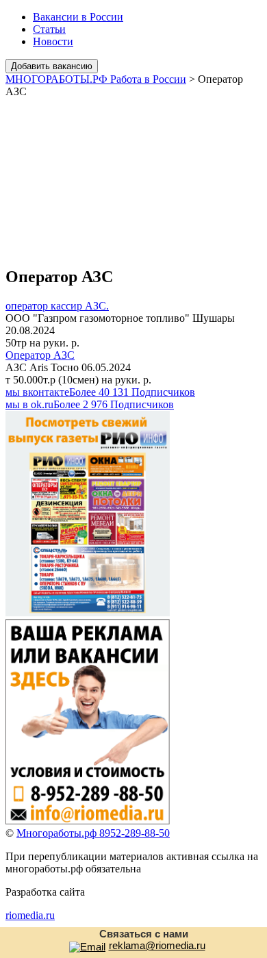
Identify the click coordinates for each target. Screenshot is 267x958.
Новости (53, 41)
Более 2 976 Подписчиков (89, 404)
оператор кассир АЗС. (57, 306)
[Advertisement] (133, 176)
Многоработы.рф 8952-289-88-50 (93, 833)
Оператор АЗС (40, 355)
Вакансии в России (78, 17)
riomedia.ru (30, 915)
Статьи (49, 29)
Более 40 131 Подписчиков (100, 392)
